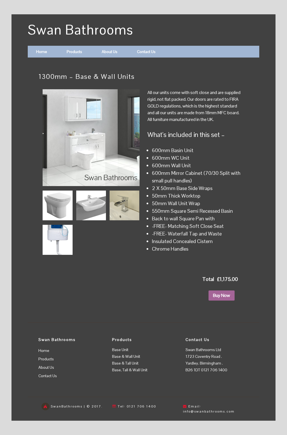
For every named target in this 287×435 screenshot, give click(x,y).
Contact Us (146, 51)
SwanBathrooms (66, 406)
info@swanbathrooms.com (209, 411)
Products (74, 51)
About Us (109, 51)
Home (41, 51)
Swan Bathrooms (80, 29)
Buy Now (221, 295)
